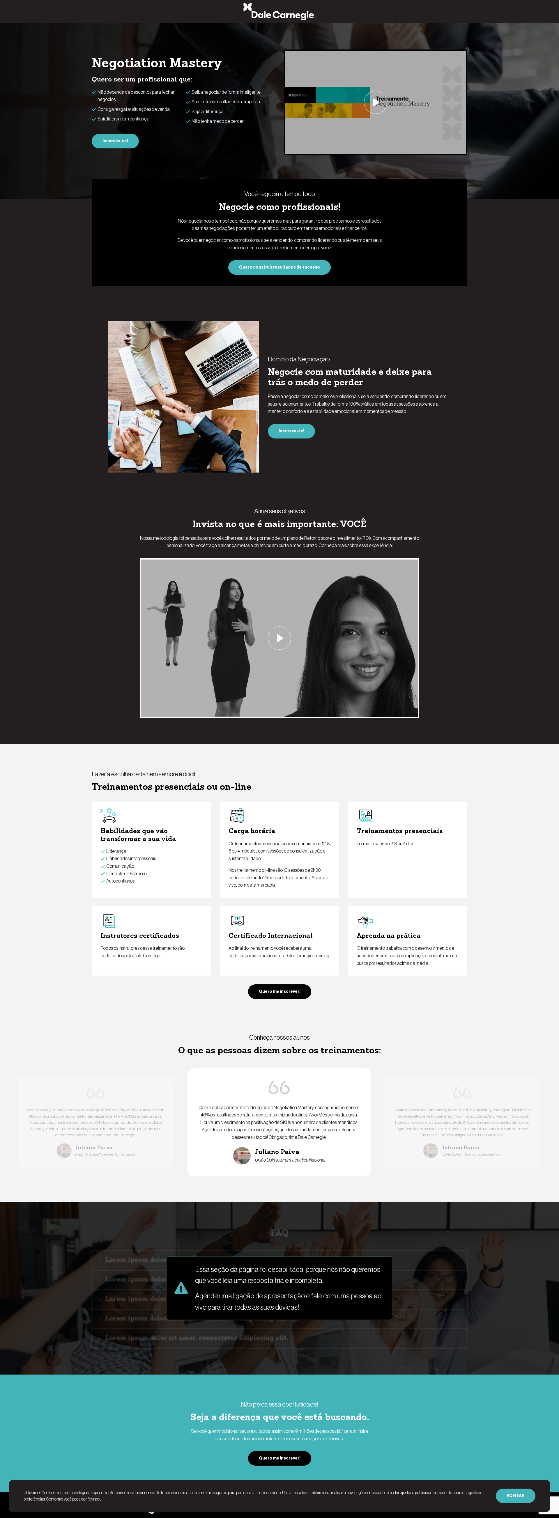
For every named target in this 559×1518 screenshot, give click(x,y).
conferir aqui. (92, 1499)
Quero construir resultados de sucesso (279, 267)
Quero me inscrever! (279, 991)
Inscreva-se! (115, 141)
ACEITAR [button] (516, 1495)
